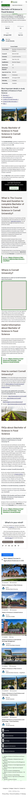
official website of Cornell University (14, 384)
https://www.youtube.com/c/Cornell (16, 404)
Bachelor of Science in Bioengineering (12, 770)
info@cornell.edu (5, 387)
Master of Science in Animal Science (12, 612)
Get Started (14, 188)
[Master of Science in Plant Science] (14, 656)
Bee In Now (17, 791)
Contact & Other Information (10, 101)
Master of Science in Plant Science (12, 668)
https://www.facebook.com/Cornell (16, 396)
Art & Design (5, 740)
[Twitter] (2, 546)
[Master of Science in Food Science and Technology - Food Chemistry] (14, 709)
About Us (16, 788)
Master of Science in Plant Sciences (12, 585)
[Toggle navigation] (2, 2)
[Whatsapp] (12, 546)
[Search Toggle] (26, 2)
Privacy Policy (5, 794)
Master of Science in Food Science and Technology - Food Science (13, 694)
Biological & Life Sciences (8, 745)
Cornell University (5, 7)
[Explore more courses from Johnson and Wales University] (3, 644)
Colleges (11, 788)
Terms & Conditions (14, 794)
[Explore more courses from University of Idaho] (3, 615)
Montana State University (12, 589)
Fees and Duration (7, 97)
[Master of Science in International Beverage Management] (14, 627)
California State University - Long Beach (15, 672)
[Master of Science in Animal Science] (14, 600)
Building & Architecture (8, 751)
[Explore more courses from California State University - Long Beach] (3, 671)
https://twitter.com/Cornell (13, 398)
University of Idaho (10, 616)
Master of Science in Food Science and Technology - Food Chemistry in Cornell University (13, 510)
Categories (5, 788)
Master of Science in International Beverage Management (11, 640)
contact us (11, 527)
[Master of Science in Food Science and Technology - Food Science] (14, 682)
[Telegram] (18, 546)
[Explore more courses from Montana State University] (3, 588)
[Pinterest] (15, 546)
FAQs (4, 103)
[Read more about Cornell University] (3, 40)
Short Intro (5, 95)
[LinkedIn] (9, 546)
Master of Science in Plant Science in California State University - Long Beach (14, 259)
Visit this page (8, 538)
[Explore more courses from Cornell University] (3, 698)
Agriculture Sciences (17, 5)
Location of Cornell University (10, 99)
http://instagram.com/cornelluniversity (12, 402)
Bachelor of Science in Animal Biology (12, 775)
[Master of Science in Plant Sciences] (14, 572)
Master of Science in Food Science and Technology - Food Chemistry (13, 720)
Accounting (5, 730)
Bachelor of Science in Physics (10, 779)
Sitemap (23, 794)
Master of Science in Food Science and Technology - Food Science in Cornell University (13, 360)
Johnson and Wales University (13, 645)
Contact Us (22, 788)
